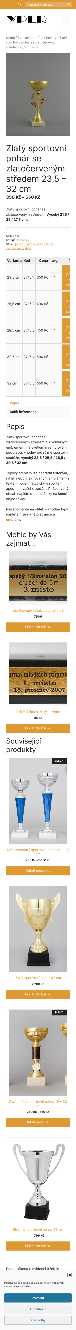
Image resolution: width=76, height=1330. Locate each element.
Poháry (51, 38)
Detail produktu (38, 870)
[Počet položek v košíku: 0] (19, 4)
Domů (10, 38)
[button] (70, 1275)
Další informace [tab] (23, 412)
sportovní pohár (34, 244)
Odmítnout (38, 1309)
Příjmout (38, 1298)
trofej (49, 244)
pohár (18, 244)
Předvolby (38, 1320)
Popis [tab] (14, 403)
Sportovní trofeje (30, 38)
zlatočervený (14, 248)
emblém (13, 520)
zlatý (28, 248)
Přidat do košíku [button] (38, 627)
